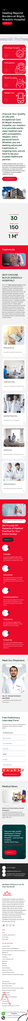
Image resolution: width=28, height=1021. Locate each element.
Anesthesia (4, 961)
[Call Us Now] (3, 1018)
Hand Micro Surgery (6, 954)
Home (3, 932)
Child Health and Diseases (8, 972)
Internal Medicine (6, 968)
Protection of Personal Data (13, 1015)
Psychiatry (4, 965)
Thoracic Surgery (6, 946)
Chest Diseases (6, 981)
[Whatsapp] (3, 1013)
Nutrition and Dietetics (7, 970)
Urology (4, 999)
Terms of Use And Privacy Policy (14, 1017)
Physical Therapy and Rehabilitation (10, 948)
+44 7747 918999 (10, 867)
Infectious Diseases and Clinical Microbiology (12, 974)
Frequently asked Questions (8, 935)
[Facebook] (3, 925)
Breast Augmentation (7, 985)
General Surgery (6, 992)
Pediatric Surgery (6, 994)
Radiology (4, 963)
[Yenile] (23, 770)
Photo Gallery (5, 937)
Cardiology (4, 957)
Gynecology (5, 1001)
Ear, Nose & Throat (6, 1003)
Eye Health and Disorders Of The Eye (10, 1005)
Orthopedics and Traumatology (9, 997)
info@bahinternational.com (13, 871)
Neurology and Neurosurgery (9, 983)
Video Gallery (5, 939)
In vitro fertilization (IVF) (8, 959)
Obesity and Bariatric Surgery (9, 990)
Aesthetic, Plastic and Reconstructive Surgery (13, 988)
